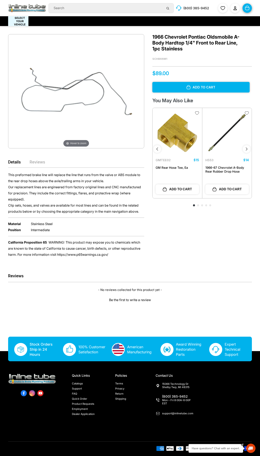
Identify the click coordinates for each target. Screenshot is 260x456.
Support (77, 388)
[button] (130, 299)
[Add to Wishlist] (197, 113)
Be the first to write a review (130, 300)
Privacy (119, 388)
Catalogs (77, 383)
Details (14, 162)
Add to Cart (180, 189)
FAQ (74, 393)
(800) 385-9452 (175, 396)
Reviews (37, 162)
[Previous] (157, 149)
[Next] (246, 149)
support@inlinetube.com (177, 413)
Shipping (120, 398)
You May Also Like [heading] (172, 100)
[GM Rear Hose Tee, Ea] (177, 133)
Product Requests (83, 403)
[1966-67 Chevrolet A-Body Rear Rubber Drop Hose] (227, 133)
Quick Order (79, 398)
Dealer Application (83, 414)
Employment (80, 408)
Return (119, 393)
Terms (119, 383)
